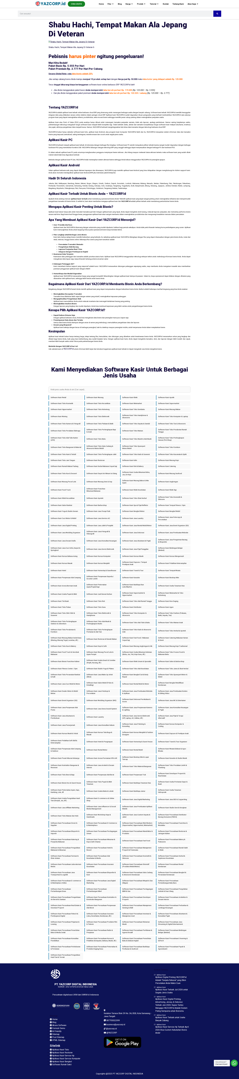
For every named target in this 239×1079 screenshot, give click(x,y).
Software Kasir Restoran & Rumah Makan (102, 639)
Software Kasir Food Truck (61, 490)
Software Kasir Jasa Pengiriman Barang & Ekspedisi (172, 541)
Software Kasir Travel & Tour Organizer (172, 742)
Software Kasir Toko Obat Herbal (134, 498)
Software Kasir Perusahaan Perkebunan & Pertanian (65, 948)
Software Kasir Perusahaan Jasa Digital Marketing (101, 882)
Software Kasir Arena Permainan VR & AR (102, 758)
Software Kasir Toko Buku (96, 439)
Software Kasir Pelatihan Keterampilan (172, 563)
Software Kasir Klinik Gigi (167, 490)
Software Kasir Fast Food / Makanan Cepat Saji (135, 639)
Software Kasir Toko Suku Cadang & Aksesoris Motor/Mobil (100, 447)
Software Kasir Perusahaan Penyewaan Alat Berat (101, 906)
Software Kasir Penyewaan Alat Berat (100, 775)
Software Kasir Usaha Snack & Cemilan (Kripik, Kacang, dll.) (101, 661)
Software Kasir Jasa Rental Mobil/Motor (137, 525)
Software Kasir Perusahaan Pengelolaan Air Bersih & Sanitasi (66, 898)
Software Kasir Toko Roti (96, 601)
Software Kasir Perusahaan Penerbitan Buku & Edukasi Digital (136, 940)
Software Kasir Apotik (166, 397)
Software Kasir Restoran (96, 460)
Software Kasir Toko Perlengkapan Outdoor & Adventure (64, 622)
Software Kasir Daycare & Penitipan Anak (173, 733)
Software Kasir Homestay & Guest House (137, 742)
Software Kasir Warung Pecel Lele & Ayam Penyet (100, 653)
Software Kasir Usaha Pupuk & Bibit (64, 594)
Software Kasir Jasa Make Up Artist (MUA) (100, 676)
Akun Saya (192, 4)
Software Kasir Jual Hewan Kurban (99, 594)
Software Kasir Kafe (129, 460)
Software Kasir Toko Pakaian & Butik (100, 424)
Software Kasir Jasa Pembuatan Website (173, 533)
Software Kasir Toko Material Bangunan (136, 766)
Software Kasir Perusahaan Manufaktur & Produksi (137, 832)
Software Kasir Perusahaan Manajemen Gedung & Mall (136, 906)
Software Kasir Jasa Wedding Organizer (65, 533)
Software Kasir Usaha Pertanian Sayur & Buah (172, 783)
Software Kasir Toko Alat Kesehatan (135, 669)
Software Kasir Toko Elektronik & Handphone (99, 614)
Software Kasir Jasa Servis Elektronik (100, 549)
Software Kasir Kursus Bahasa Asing (64, 556)
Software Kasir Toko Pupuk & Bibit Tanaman (99, 783)
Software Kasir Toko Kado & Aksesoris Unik (136, 631)
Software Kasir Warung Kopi (168, 460)
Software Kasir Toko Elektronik (98, 416)
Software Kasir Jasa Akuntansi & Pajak (136, 541)
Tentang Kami (178, 4)
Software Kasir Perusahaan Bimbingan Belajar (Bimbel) (172, 931)
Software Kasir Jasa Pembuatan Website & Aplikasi (137, 692)
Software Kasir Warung (95, 397)
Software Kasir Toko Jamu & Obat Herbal (173, 669)
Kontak (166, 4)
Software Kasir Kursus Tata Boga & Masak (99, 733)
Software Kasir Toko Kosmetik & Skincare (170, 498)
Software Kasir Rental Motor (97, 750)
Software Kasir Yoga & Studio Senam (64, 511)
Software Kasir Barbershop (97, 505)
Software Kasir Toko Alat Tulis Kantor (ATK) (64, 439)
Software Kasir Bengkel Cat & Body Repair (135, 676)
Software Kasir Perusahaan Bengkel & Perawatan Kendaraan (172, 874)
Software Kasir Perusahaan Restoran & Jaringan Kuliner (172, 832)
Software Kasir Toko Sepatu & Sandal (136, 424)
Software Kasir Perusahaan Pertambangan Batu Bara (168, 882)
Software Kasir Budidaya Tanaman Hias (136, 783)
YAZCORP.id (68, 349)
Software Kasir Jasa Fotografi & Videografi (98, 533)
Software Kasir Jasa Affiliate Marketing (65, 808)
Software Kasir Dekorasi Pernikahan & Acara (136, 700)
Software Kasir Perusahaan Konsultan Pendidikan (64, 940)
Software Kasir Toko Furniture (169, 447)
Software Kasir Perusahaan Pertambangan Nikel (97, 890)
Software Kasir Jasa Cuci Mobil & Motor (65, 684)
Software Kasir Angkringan (168, 482)
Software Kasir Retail (58, 397)
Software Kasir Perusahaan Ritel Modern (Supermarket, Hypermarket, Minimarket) (137, 824)
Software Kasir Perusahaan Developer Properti (136, 898)
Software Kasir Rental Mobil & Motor (135, 684)
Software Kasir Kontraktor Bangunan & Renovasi (65, 766)
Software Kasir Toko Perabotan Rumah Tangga (172, 431)
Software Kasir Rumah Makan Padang (64, 466)
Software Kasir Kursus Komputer (99, 556)
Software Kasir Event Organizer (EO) (64, 700)
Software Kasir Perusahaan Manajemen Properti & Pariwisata (136, 849)
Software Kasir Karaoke (131, 578)
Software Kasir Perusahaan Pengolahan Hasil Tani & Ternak (65, 956)
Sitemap (54, 1016)
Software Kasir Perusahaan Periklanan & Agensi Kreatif (137, 931)
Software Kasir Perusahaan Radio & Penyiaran (100, 931)
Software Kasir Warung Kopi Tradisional (172, 646)
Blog (120, 4)
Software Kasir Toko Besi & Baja (62, 775)
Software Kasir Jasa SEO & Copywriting (172, 799)
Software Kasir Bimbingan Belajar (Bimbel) (170, 549)
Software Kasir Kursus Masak (61, 563)
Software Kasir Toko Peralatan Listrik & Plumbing (172, 766)
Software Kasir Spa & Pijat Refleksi (135, 505)
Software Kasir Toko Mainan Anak (170, 622)
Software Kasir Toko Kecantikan (98, 403)
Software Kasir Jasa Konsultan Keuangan (102, 541)
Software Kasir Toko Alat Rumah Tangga (137, 601)
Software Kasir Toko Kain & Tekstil (63, 454)
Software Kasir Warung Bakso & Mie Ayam (135, 482)
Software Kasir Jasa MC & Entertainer (172, 700)
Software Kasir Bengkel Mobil (169, 511)
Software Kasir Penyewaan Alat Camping (66, 578)
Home (101, 4)
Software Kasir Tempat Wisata (169, 570)
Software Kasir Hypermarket (61, 409)
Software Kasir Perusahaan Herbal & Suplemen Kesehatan (171, 857)
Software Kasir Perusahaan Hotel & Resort (100, 849)
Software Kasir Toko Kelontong (98, 409)
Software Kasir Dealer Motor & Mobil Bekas (64, 692)
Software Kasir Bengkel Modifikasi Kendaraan (170, 684)
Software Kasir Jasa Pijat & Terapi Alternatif (170, 717)
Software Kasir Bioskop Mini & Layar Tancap (135, 758)
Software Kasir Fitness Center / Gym (64, 669)
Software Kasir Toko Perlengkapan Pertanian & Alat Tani (99, 631)
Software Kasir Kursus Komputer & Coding (171, 725)
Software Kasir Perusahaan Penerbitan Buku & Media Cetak (65, 931)
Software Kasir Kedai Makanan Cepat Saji (102, 466)
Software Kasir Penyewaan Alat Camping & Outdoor (66, 750)
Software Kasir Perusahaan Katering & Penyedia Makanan (65, 841)
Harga (128, 4)
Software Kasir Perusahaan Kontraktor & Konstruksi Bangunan (101, 898)
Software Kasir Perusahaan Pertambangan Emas (61, 890)
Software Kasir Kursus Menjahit (98, 563)
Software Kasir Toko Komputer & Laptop (173, 416)
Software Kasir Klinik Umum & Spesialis (136, 661)
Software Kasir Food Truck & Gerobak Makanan (65, 653)
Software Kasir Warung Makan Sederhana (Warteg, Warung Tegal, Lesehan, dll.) (66, 639)
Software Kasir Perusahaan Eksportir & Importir (65, 832)
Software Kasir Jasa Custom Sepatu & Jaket (136, 816)
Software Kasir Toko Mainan (132, 431)
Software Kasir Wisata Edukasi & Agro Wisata (172, 750)
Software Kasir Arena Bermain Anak (64, 586)
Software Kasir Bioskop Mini (168, 578)
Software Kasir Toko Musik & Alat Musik (136, 439)
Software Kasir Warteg (59, 416)
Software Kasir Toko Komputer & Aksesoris (134, 614)
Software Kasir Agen (165, 607)
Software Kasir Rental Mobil (132, 750)
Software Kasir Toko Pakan (61, 607)
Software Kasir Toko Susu (96, 607)
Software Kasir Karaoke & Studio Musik (172, 758)
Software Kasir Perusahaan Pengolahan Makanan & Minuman (65, 849)
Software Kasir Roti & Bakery (132, 466)
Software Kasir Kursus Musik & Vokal (64, 733)
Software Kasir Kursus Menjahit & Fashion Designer (137, 733)
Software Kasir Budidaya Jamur (133, 791)
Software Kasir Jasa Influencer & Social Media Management (101, 808)
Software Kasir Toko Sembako (133, 409)
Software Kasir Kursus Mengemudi (171, 556)
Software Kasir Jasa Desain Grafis (63, 541)
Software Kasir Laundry (95, 717)
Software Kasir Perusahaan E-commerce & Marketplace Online (66, 882)
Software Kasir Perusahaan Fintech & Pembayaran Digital (64, 915)
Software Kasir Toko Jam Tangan (63, 460)
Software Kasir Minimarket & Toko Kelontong (170, 594)
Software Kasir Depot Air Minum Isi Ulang (102, 473)
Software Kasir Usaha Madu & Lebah (100, 791)
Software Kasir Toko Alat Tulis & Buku (136, 622)
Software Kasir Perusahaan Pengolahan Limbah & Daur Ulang (172, 890)
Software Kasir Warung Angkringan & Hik (137, 646)
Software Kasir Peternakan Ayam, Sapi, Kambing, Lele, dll (65, 791)
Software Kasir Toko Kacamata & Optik (172, 454)
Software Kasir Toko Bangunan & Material (66, 447)
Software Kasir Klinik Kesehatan (134, 490)
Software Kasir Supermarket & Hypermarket (133, 594)
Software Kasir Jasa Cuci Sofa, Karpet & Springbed (65, 549)
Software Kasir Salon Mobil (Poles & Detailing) (100, 684)
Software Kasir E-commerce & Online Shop (100, 799)
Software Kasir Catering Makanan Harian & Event (173, 639)
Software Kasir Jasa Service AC (98, 518)
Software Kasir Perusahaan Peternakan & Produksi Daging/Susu (102, 948)
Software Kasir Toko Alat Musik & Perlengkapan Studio (99, 622)
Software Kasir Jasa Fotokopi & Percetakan (98, 692)
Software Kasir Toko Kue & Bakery (63, 646)
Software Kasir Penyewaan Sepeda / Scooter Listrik (100, 578)
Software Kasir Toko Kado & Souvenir (136, 454)
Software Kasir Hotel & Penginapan (100, 742)
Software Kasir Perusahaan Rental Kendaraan (170, 865)
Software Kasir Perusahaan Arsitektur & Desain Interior (172, 898)
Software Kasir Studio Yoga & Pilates (100, 669)
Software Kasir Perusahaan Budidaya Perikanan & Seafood (135, 948)
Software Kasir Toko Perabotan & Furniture (63, 631)
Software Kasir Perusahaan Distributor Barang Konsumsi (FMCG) (172, 816)
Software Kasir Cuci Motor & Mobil (63, 518)
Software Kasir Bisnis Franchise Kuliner (65, 661)
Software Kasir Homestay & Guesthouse (101, 570)
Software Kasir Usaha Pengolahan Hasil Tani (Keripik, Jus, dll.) (65, 799)
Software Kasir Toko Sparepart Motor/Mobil (133, 447)
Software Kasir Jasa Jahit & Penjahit (100, 525)
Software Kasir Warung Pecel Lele (63, 482)
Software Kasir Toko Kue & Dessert (64, 473)
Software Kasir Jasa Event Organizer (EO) (173, 525)
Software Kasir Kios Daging (168, 601)
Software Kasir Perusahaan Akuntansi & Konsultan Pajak (172, 915)
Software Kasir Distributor (131, 607)
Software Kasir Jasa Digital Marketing (136, 799)
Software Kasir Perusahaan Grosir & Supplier (64, 824)
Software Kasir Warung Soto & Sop (99, 482)
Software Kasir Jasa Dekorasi (133, 533)
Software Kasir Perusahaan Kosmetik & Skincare (136, 857)
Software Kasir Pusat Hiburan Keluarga (65, 758)
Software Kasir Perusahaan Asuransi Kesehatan (100, 865)
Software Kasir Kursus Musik (132, 556)
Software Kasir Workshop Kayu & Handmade (99, 816)
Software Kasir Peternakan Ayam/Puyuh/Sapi (96, 586)
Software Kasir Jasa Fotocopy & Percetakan (170, 518)
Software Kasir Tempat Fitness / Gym (171, 505)
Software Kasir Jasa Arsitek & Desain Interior (100, 766)
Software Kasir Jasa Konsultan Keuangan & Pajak (173, 709)
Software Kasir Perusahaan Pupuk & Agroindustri (171, 948)
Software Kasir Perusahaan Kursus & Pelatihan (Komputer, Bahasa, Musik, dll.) (101, 940)
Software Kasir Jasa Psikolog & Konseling (134, 725)
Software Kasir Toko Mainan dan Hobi (64, 816)
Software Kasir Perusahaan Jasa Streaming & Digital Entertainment (170, 923)
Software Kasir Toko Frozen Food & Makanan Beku (171, 653)
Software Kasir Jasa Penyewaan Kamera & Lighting (137, 709)
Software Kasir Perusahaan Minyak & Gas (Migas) (137, 882)
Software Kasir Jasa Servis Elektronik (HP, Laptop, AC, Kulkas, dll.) (136, 717)
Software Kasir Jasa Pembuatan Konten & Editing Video (172, 692)
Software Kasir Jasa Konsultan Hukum (100, 725)
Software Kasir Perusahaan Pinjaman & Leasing (65, 923)
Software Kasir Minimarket (132, 403)
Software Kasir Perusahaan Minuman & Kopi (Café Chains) (101, 841)
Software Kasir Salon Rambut (61, 505)
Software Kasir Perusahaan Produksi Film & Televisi (102, 923)
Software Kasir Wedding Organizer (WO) (101, 700)
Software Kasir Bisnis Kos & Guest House (66, 783)
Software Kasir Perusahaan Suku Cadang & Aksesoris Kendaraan (137, 874)
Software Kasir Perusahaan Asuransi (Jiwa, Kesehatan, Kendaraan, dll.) (100, 915)
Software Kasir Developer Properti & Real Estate (171, 775)
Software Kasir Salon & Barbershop (171, 661)
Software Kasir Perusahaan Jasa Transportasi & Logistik (63, 874)
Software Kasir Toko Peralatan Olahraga (65, 431)
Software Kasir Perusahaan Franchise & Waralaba (172, 824)
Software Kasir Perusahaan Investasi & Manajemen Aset (136, 915)
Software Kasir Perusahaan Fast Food (136, 841)
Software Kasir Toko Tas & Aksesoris (172, 424)
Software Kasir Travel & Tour (132, 570)
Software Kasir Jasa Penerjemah (63, 725)
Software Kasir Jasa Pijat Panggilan (135, 549)
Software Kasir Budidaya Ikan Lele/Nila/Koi (133, 586)
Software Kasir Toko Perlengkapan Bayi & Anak (101, 431)
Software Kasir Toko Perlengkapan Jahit (101, 454)
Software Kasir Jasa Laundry (132, 518)
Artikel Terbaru (161, 970)
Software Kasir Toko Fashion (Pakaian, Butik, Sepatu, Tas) (172, 614)
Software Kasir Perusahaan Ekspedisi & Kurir (101, 874)
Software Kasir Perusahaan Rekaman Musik (136, 923)
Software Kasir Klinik (129, 397)
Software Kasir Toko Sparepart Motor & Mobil (172, 676)
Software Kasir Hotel (58, 570)
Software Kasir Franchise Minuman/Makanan (96, 490)
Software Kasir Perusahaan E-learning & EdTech (173, 940)
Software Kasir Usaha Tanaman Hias (171, 586)
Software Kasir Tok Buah (60, 601)
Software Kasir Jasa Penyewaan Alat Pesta (64, 709)
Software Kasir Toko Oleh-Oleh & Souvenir (63, 614)
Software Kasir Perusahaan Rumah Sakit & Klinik (173, 849)
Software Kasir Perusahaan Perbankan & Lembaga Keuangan (173, 906)
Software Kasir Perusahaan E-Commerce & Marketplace (102, 824)
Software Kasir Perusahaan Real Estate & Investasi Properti (66, 906)
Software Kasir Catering (167, 466)
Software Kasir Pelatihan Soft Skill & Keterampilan (64, 742)
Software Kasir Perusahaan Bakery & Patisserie (171, 841)
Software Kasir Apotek (95, 498)
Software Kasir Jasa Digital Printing (64, 525)
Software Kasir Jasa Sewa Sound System (102, 709)
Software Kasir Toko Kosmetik (62, 403)
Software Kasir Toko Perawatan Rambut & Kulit (65, 676)
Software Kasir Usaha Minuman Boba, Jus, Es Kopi (136, 473)
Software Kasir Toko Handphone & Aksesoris (135, 416)
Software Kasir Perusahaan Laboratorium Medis (66, 865)
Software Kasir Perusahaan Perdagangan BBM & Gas (137, 890)
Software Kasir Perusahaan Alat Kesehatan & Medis (98, 857)
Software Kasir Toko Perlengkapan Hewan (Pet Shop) (171, 439)
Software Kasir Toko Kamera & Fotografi (65, 424)
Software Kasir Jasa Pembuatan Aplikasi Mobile (137, 808)
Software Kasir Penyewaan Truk (134, 775)
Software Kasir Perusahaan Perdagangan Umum (102, 832)
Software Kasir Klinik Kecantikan (62, 498)
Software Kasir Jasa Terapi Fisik (98, 511)
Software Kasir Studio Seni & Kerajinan (172, 808)
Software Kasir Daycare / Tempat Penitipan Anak (134, 563)
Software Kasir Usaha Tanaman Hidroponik (169, 791)
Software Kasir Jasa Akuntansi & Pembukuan (63, 717)
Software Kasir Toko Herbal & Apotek (172, 631)
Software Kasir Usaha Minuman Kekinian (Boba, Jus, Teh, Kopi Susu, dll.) (137, 653)
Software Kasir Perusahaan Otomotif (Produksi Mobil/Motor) (135, 865)
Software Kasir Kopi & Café (97, 646)
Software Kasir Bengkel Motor (133, 511)
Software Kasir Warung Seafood (170, 473)
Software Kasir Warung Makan (169, 409)
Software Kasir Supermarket (168, 403)
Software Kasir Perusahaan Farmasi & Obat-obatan (65, 857)
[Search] (217, 14)
